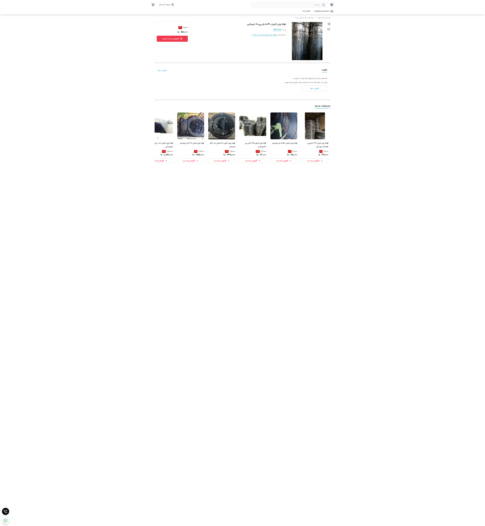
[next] (157, 138)
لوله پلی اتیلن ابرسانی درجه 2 (304, 18)
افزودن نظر (162, 70)
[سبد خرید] (153, 4)
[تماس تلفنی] (5, 511)
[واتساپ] (5, 520)
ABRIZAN (277, 29)
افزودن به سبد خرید (170, 38)
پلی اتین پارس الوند (323, 18)
